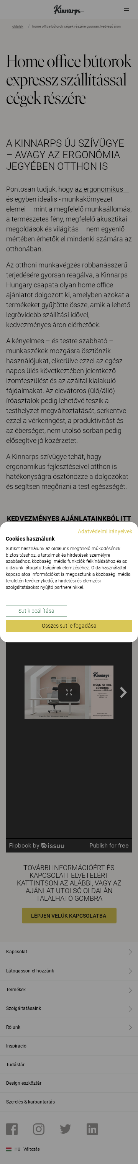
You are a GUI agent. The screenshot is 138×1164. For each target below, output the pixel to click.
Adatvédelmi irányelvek (105, 531)
